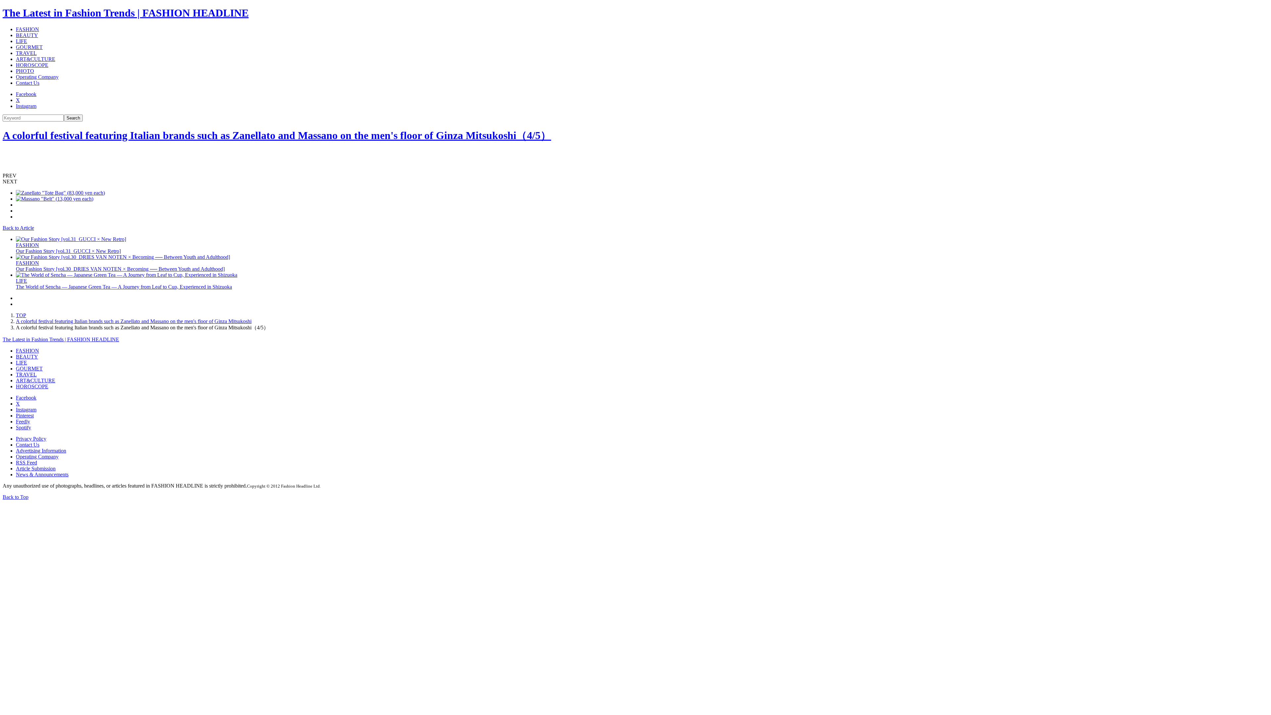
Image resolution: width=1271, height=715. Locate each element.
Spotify (23, 427)
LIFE (21, 41)
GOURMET (29, 47)
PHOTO (25, 71)
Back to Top (15, 497)
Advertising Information (41, 450)
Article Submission (36, 468)
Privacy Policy (31, 439)
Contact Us (27, 83)
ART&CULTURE (35, 59)
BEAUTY (27, 35)
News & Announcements (42, 474)
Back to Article (18, 228)
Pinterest (25, 415)
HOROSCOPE (32, 65)
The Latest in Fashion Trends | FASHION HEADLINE (126, 13)
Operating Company (37, 77)
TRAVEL (26, 53)
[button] (635, 176)
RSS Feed (26, 462)
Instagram (26, 106)
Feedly (23, 421)
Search (73, 118)
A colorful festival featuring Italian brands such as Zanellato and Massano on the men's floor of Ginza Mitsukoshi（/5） (277, 135)
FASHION (27, 29)
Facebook (26, 94)
